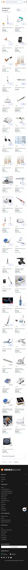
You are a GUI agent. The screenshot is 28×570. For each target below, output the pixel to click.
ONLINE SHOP (4, 484)
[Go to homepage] (3, 2)
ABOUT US (3, 474)
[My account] (24, 2)
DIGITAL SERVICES (5, 513)
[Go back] (1, 2)
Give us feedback (14, 546)
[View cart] (26, 2)
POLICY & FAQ (4, 525)
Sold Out (23, 345)
